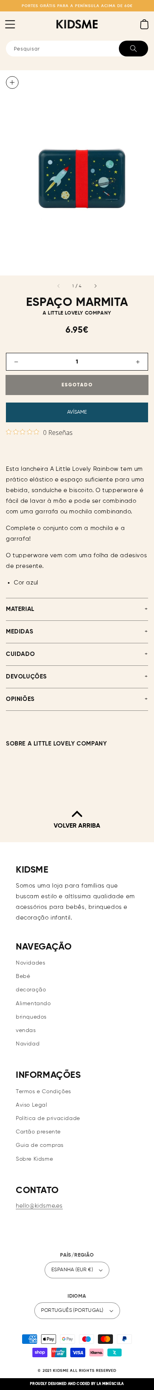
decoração (31, 990)
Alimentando (33, 1003)
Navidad (27, 1044)
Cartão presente (38, 1132)
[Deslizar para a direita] (95, 286)
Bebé (23, 976)
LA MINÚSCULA (110, 1384)
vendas (26, 1030)
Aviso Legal (31, 1105)
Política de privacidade (48, 1118)
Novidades (30, 963)
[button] (10, 24)
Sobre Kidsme (34, 1159)
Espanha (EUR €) (72, 1269)
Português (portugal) (72, 1310)
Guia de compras (40, 1145)
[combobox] (77, 48)
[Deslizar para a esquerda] (59, 286)
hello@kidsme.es (39, 1206)
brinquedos (31, 1017)
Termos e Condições (43, 1091)
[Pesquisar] (133, 48)
